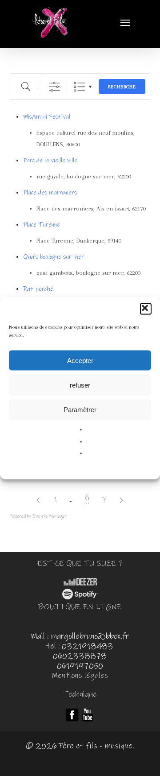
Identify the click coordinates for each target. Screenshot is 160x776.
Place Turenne (41, 225)
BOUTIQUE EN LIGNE (80, 607)
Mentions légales (79, 676)
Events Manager (49, 516)
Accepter (80, 360)
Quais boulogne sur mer (53, 257)
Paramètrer (80, 409)
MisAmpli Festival (46, 117)
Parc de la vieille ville (50, 161)
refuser (80, 384)
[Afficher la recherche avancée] (54, 86)
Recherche (122, 87)
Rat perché (38, 289)
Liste (79, 86)
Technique (80, 694)
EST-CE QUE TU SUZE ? (80, 564)
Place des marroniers (50, 193)
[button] (145, 309)
